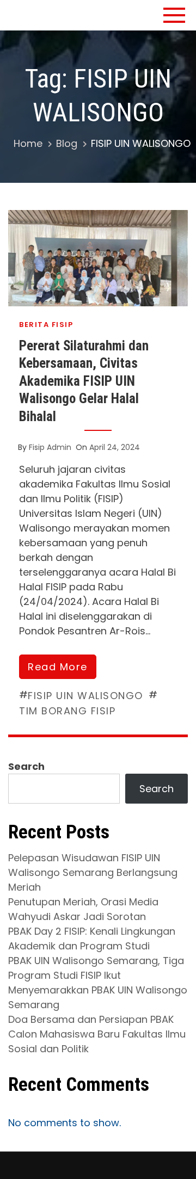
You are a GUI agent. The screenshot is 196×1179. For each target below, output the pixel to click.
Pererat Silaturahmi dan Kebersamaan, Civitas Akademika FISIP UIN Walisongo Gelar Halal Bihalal (84, 381)
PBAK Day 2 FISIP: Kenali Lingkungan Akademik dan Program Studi (91, 938)
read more (58, 667)
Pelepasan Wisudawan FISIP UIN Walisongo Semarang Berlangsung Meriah (92, 872)
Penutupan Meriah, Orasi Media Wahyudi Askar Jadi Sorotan (83, 909)
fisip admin (50, 447)
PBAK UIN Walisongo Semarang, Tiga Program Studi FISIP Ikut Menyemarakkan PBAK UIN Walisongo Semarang (97, 982)
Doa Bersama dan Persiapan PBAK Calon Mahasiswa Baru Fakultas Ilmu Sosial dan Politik (97, 1034)
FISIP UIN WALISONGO (85, 695)
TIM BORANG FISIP (67, 711)
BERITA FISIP (46, 324)
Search (26, 766)
